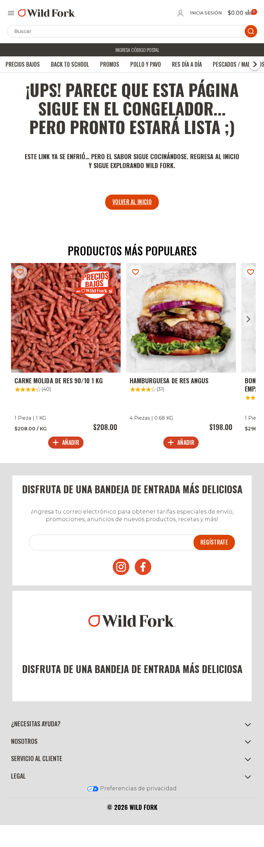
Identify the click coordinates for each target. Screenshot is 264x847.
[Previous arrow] (15, 319)
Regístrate (214, 542)
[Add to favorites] (20, 272)
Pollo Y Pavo (145, 64)
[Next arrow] (248, 319)
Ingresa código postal (137, 49)
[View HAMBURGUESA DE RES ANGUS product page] (181, 357)
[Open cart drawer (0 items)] (250, 14)
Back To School (70, 64)
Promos (109, 64)
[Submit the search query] (251, 31)
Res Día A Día (187, 64)
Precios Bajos (23, 64)
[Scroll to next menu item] (255, 64)
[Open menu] (11, 13)
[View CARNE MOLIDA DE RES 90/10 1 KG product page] (66, 357)
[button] (132, 724)
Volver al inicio (132, 202)
